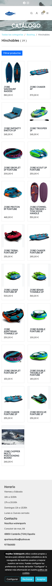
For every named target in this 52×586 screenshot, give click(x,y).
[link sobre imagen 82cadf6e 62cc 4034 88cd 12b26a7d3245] (39, 275)
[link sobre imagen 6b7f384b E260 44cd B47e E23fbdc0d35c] (39, 397)
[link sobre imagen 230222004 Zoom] (13, 314)
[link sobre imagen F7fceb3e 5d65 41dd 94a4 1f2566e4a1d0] (13, 236)
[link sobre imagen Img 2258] (13, 72)
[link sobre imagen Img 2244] (39, 72)
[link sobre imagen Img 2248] (39, 236)
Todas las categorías (12, 34)
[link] (11, 13)
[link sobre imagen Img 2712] (13, 153)
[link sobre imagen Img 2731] (13, 356)
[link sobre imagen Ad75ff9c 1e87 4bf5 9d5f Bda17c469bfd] (13, 437)
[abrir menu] (47, 13)
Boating (31, 34)
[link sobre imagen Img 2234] (39, 114)
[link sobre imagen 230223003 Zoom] (39, 356)
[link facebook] (24, 2)
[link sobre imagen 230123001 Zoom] (39, 314)
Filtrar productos (12, 53)
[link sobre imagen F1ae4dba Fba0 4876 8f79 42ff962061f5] (13, 275)
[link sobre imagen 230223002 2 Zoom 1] (39, 153)
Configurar (12, 579)
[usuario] (36, 13)
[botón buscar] (31, 13)
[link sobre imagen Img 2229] (13, 397)
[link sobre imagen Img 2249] (13, 114)
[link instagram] (28, 2)
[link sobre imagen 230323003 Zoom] (13, 192)
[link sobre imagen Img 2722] (39, 192)
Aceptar (41, 579)
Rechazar (27, 579)
